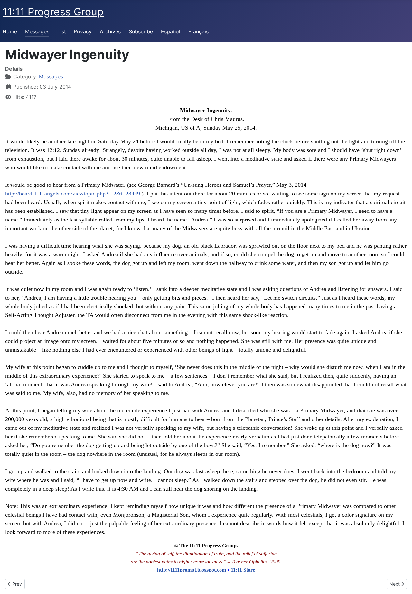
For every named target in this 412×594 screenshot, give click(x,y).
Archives (110, 31)
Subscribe (141, 31)
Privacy (83, 31)
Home (10, 31)
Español (170, 31)
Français (198, 31)
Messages (37, 31)
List (61, 31)
